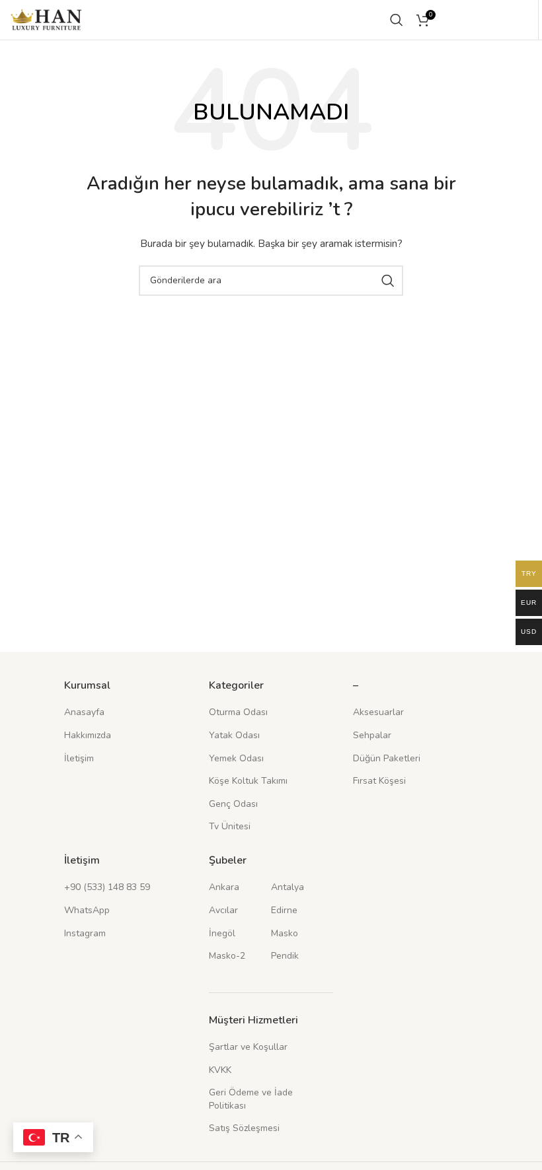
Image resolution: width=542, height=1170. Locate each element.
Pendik (285, 955)
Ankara (224, 887)
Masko (284, 933)
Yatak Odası (234, 735)
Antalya (287, 887)
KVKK (220, 1070)
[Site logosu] (46, 19)
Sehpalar (372, 735)
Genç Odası (233, 804)
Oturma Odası (238, 712)
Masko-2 (227, 955)
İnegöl (222, 933)
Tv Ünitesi (230, 826)
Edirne (284, 910)
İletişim (79, 758)
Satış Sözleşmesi (244, 1128)
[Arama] (396, 20)
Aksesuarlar (378, 712)
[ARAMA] (388, 280)
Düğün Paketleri (386, 758)
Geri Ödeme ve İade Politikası (251, 1099)
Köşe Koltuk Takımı (248, 780)
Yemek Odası (236, 758)
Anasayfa (84, 712)
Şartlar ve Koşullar (248, 1047)
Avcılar (223, 910)
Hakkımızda (87, 735)
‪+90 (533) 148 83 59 (107, 887)
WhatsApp (87, 910)
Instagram (85, 933)
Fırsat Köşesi (379, 780)
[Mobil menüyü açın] (505, 20)
